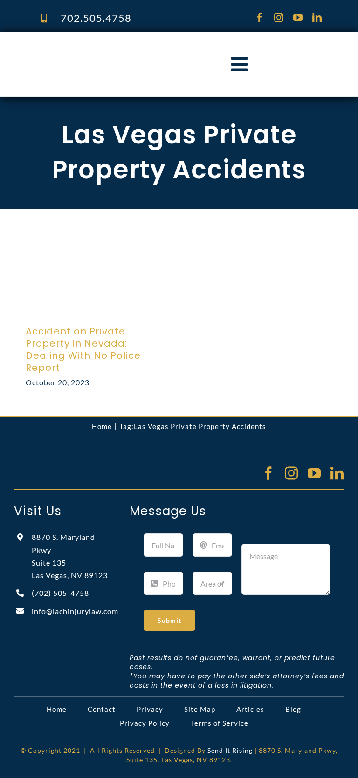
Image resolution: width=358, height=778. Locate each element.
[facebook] (260, 17)
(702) (60, 592)
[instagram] (279, 17)
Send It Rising (230, 750)
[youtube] (298, 17)
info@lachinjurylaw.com (75, 611)
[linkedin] (317, 17)
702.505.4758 (96, 18)
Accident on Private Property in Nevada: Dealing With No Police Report (83, 349)
